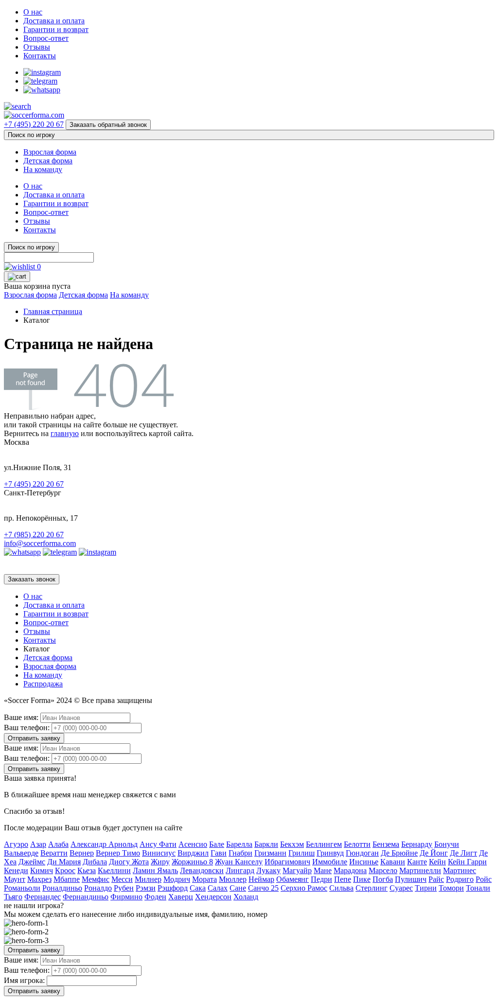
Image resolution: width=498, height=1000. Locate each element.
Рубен (124, 888)
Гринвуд (330, 853)
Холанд (245, 897)
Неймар (261, 879)
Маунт (14, 879)
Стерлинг (372, 888)
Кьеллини (114, 870)
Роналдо (98, 888)
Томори (451, 888)
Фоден (155, 897)
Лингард (240, 870)
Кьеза (86, 870)
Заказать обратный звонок (108, 124)
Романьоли (22, 888)
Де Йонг (434, 853)
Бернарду (416, 844)
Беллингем (324, 844)
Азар (38, 844)
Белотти (357, 844)
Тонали (478, 888)
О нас (32, 12)
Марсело (383, 870)
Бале (216, 844)
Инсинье (363, 862)
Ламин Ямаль (155, 870)
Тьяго (13, 897)
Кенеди (16, 870)
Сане (238, 888)
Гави (219, 853)
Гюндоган (362, 853)
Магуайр (297, 870)
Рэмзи (146, 888)
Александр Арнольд (104, 844)
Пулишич (411, 879)
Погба (383, 879)
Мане (323, 870)
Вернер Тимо (118, 853)
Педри (321, 879)
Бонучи (446, 844)
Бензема (386, 844)
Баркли (266, 844)
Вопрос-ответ (46, 38)
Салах (218, 888)
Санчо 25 (263, 888)
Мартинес (459, 870)
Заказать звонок (31, 579)
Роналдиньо (62, 888)
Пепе (342, 879)
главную (65, 433)
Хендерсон (213, 897)
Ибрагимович (287, 862)
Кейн (437, 862)
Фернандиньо (85, 897)
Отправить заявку (34, 738)
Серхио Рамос (304, 888)
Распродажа (43, 684)
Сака (198, 888)
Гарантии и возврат (56, 29)
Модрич (176, 879)
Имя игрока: (24, 980)
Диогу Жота (129, 862)
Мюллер (233, 879)
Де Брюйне (399, 853)
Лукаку (268, 870)
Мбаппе (66, 879)
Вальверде (21, 853)
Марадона (350, 870)
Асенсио (192, 844)
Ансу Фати (158, 844)
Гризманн (270, 853)
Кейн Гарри (467, 862)
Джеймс (31, 862)
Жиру (160, 862)
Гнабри (240, 853)
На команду (42, 169)
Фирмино (126, 897)
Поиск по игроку (31, 135)
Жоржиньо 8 (192, 862)
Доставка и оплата (54, 21)
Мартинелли (420, 870)
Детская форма (47, 161)
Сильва (341, 888)
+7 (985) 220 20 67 (34, 534)
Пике (362, 879)
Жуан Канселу (239, 862)
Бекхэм (292, 844)
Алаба (58, 844)
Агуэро (16, 844)
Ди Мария (64, 862)
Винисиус (159, 853)
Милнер (148, 879)
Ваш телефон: (27, 727)
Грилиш (301, 853)
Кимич (41, 870)
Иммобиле (329, 862)
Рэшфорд (173, 888)
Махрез (39, 879)
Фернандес (42, 897)
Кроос (65, 870)
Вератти (54, 853)
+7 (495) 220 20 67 (34, 124)
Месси (122, 879)
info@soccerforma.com (40, 543)
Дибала (95, 862)
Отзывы (36, 47)
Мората (204, 879)
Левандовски (202, 870)
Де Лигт (463, 853)
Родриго (460, 879)
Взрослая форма (49, 152)
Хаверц (180, 897)
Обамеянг (292, 879)
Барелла (239, 844)
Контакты (39, 56)
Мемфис (95, 879)
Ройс (484, 879)
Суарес (401, 888)
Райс (436, 879)
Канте (417, 862)
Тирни (426, 888)
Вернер (82, 853)
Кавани (392, 862)
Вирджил (193, 853)
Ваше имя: (21, 717)
